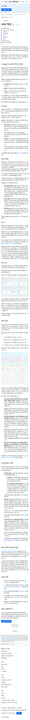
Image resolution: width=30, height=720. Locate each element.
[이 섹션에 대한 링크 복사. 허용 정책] (8, 263)
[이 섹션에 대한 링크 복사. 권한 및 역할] (9, 159)
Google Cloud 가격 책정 (6, 653)
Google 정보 (3, 707)
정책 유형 (23, 495)
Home (2, 14)
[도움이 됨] (10, 17)
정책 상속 (19, 258)
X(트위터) (3, 697)
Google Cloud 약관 (6, 710)
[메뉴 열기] (2, 1)
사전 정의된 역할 (23, 591)
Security (15, 14)
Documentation (9, 14)
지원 (2, 666)
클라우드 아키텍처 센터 (6, 684)
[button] (15, 287)
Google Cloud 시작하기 (6, 680)
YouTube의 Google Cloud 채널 (8, 700)
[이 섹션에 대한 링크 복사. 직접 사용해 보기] (15, 609)
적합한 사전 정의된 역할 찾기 (17, 597)
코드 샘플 (3, 682)
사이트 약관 (19, 707)
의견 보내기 (5, 20)
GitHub (2, 677)
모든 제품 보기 (4, 651)
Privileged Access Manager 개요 (13, 540)
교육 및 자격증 (4, 687)
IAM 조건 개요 (23, 515)
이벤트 (2, 695)
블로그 (2, 693)
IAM (5, 6)
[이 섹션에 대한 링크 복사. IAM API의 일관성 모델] (19, 547)
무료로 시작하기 (6, 9)
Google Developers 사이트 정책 (7, 639)
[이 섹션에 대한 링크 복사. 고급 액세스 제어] (14, 463)
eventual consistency (12, 551)
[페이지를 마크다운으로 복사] (17, 24)
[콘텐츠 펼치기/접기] (10, 28)
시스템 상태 (3, 671)
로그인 (26, 1)
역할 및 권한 (21, 216)
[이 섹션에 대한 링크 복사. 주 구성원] (8, 106)
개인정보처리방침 (11, 707)
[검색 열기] (20, 2)
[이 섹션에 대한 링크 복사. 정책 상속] (9, 321)
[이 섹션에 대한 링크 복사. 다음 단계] (9, 577)
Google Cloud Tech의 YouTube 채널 (9, 702)
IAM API (3, 551)
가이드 (24, 14)
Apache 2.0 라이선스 (5, 638)
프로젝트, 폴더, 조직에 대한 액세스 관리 (13, 587)
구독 (19, 713)
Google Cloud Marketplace (7, 655)
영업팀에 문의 (4, 658)
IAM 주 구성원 (20, 153)
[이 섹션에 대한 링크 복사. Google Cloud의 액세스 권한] (24, 64)
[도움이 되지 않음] (12, 17)
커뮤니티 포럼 (4, 664)
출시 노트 (3, 669)
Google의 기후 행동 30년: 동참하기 (19, 710)
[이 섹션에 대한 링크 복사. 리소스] (6, 223)
